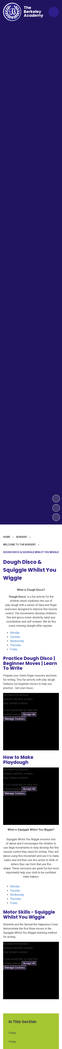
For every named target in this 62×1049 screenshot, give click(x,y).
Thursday (15, 645)
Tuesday (15, 636)
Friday (13, 649)
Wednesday (17, 641)
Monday (15, 632)
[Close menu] (54, 12)
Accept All (29, 714)
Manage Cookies (14, 718)
